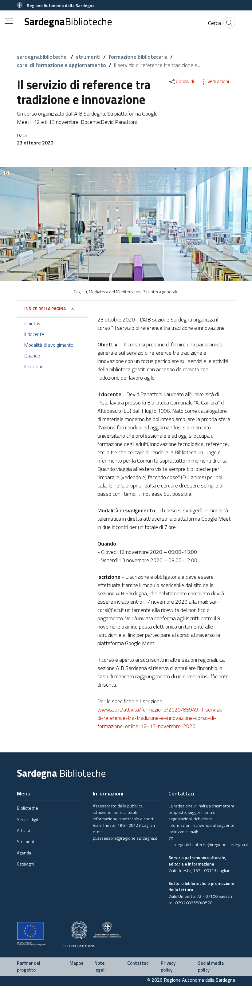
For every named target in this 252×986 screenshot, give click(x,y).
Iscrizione (33, 366)
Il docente (34, 334)
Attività (23, 830)
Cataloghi (25, 864)
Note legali (100, 967)
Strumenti (26, 841)
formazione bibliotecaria (137, 57)
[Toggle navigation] (9, 21)
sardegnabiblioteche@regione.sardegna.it (208, 844)
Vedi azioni (218, 81)
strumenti (88, 57)
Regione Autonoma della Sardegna (61, 5)
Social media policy (211, 967)
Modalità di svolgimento (48, 345)
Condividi (185, 81)
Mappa (76, 963)
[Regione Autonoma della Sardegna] (107, 928)
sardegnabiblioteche (42, 57)
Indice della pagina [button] (45, 308)
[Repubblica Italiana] (79, 933)
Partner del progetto (28, 967)
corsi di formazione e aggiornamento (61, 65)
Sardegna (68, 22)
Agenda (24, 853)
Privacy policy (168, 967)
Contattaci (138, 963)
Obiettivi (32, 323)
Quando (32, 355)
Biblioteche (27, 808)
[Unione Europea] (31, 933)
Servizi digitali (29, 819)
